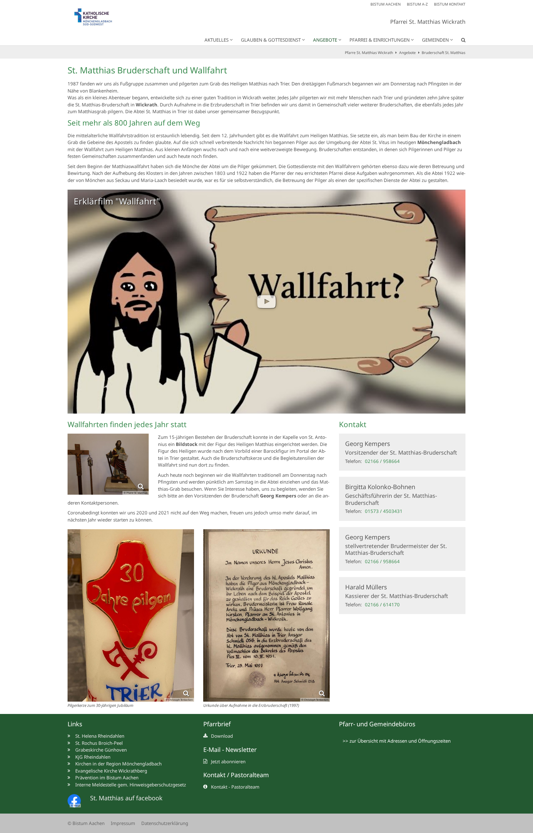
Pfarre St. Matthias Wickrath (369, 52)
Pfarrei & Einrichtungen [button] (379, 40)
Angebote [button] (325, 40)
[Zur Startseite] (97, 18)
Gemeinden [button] (435, 40)
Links (75, 724)
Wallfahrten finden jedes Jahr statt (127, 424)
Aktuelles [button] (217, 40)
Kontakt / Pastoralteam (236, 775)
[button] (459, 41)
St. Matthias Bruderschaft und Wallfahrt (147, 70)
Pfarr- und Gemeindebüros (377, 724)
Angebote (407, 52)
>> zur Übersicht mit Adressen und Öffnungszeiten (397, 741)
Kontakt (352, 424)
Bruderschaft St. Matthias (443, 52)
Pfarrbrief (217, 724)
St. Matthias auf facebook (126, 798)
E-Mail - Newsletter (230, 749)
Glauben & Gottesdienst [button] (271, 40)
